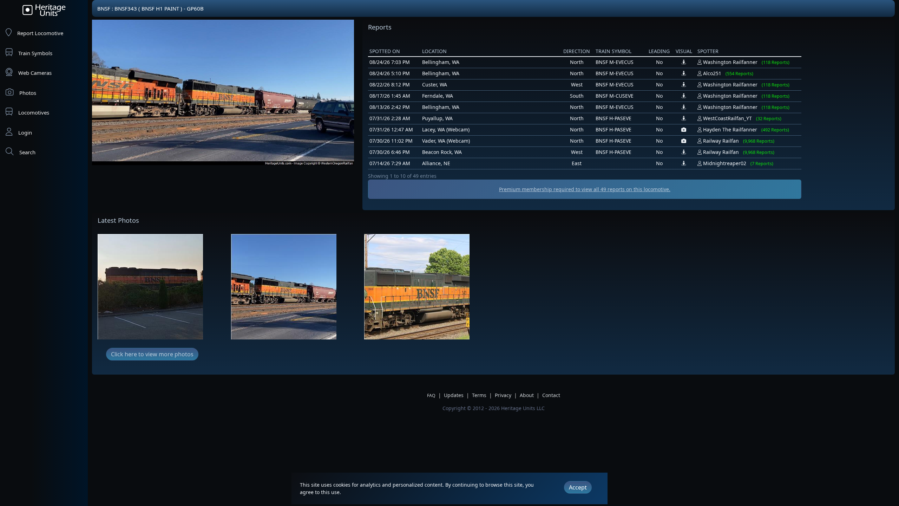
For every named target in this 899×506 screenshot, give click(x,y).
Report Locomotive (40, 33)
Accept (578, 487)
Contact (551, 395)
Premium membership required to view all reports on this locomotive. (584, 189)
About (527, 395)
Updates (454, 395)
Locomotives (33, 112)
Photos (27, 92)
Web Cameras (35, 72)
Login (25, 132)
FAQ (431, 395)
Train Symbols (35, 53)
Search (27, 152)
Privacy (503, 395)
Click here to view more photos (152, 354)
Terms (479, 395)
